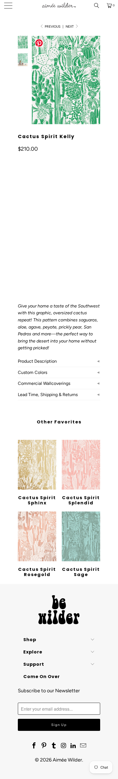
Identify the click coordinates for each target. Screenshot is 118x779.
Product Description (37, 361)
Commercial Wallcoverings (44, 383)
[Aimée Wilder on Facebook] (34, 745)
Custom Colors (32, 372)
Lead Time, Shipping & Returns (48, 394)
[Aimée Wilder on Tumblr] (54, 745)
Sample (64, 241)
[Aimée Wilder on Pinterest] (44, 745)
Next (70, 26)
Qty (21, 257)
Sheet (43, 241)
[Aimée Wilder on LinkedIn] (73, 745)
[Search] (98, 5)
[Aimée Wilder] (59, 5)
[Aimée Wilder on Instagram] (64, 745)
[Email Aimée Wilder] (83, 745)
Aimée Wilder (67, 760)
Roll (25, 241)
